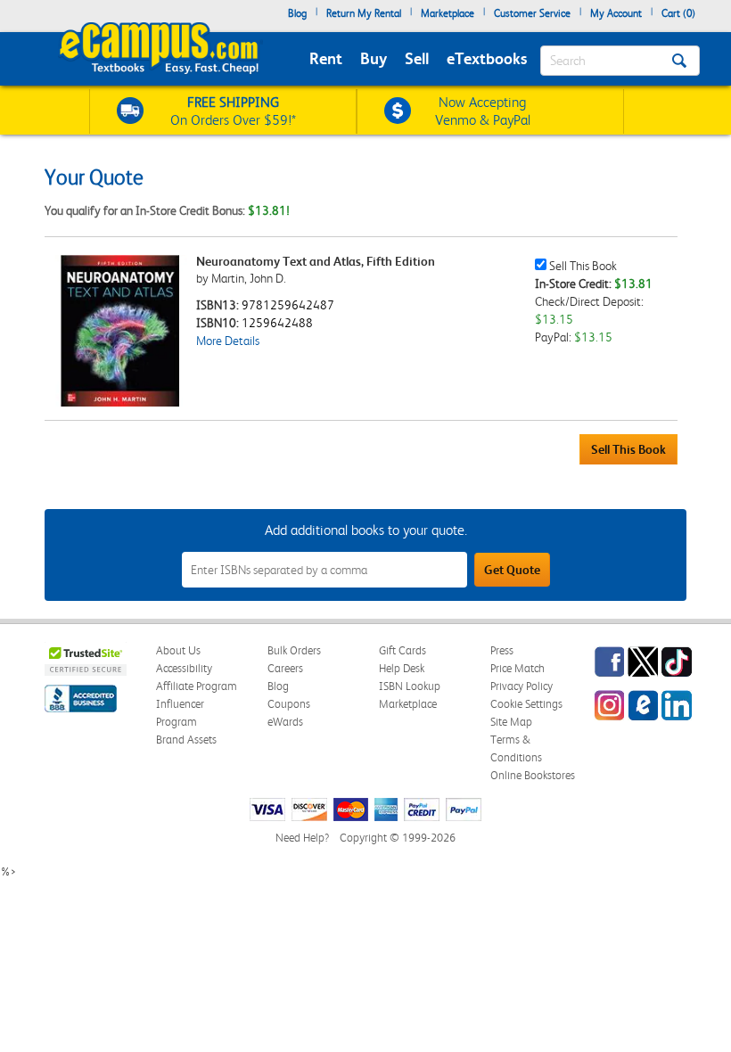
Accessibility (184, 668)
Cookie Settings (526, 704)
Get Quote (512, 570)
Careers (285, 668)
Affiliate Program (196, 686)
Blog (297, 13)
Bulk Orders (294, 650)
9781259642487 (288, 305)
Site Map (511, 721)
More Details (227, 340)
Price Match (517, 668)
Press (501, 650)
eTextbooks (487, 58)
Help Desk (401, 668)
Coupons (288, 704)
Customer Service (532, 13)
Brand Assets (186, 739)
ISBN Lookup (409, 686)
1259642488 (277, 323)
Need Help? (302, 837)
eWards (285, 721)
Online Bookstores (532, 775)
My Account (616, 13)
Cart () (678, 13)
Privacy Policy (521, 686)
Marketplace (447, 13)
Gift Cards (402, 650)
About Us (178, 650)
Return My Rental (363, 13)
